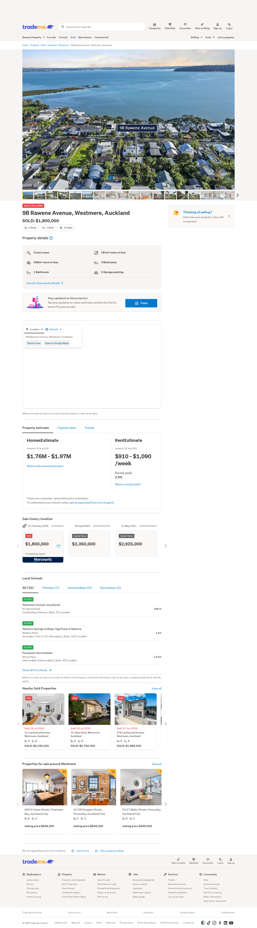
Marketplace (34, 874)
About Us (75, 922)
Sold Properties (69, 884)
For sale (51, 37)
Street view (34, 343)
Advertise (111, 922)
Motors (101, 874)
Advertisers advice (142, 892)
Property (35, 45)
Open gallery (130, 184)
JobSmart (137, 888)
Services (173, 874)
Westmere (64, 45)
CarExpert (149, 913)
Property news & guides (73, 879)
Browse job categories (144, 879)
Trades (171, 879)
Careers (88, 922)
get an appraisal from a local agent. (92, 502)
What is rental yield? (128, 484)
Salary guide (139, 896)
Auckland (52, 45)
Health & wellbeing (177, 892)
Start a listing (178, 862)
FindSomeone (228, 913)
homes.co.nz (74, 913)
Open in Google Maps (57, 343)
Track (144, 303)
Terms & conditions (146, 922)
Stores (30, 884)
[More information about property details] (51, 238)
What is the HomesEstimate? (45, 466)
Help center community (215, 900)
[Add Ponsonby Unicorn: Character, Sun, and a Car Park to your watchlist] (111, 774)
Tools (208, 37)
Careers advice (140, 884)
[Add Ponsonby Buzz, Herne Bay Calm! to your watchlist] (160, 774)
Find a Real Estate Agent (74, 896)
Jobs (135, 874)
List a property (226, 37)
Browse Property (32, 37)
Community (210, 874)
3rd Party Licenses (213, 892)
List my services (176, 896)
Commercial (101, 37)
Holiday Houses (187, 913)
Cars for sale (103, 879)
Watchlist (193, 862)
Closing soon (33, 888)
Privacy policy (126, 922)
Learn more (83, 850)
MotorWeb (112, 913)
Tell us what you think (111, 850)
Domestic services (177, 884)
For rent (63, 37)
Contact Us (188, 922)
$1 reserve (32, 892)
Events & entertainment (180, 888)
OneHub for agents (71, 892)
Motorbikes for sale (106, 884)
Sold (73, 37)
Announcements (212, 884)
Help (206, 879)
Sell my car (102, 896)
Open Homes (68, 888)
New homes (85, 37)
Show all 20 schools (35, 670)
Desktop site (61, 922)
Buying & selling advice (108, 888)
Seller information (212, 896)
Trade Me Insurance (32, 913)
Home (25, 45)
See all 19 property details (43, 283)
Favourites (208, 862)
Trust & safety (210, 888)
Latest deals (33, 879)
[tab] (34, 329)
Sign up (218, 28)
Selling (195, 37)
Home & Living (34, 896)
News (99, 922)
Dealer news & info (106, 892)
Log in (229, 28)
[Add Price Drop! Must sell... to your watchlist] (62, 774)
